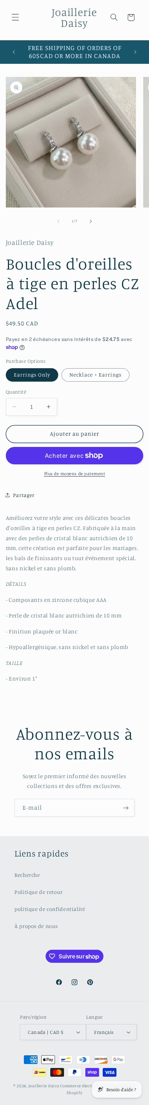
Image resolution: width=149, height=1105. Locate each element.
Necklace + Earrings (95, 374)
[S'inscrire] (126, 808)
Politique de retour (38, 892)
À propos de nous (36, 926)
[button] (15, 17)
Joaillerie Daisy (44, 1085)
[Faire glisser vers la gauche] (58, 221)
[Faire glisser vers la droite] (91, 221)
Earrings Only (32, 374)
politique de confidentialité (49, 909)
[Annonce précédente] (14, 52)
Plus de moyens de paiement (74, 473)
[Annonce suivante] (135, 52)
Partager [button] (24, 495)
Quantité (16, 392)
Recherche (27, 875)
